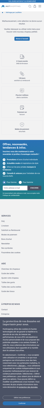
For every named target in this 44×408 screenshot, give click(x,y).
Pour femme (11, 182)
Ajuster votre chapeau (10, 278)
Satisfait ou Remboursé (10, 230)
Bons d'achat (6, 239)
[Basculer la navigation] (40, 6)
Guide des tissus (7, 291)
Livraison (5, 226)
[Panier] (34, 6)
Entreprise (5, 314)
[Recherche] (30, 6)
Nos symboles (7, 248)
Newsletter (5, 244)
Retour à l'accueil (22, 39)
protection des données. (28, 387)
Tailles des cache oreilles (11, 287)
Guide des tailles (7, 273)
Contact (4, 310)
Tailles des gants (8, 282)
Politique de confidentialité (11, 195)
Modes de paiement (9, 235)
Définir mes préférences (22, 397)
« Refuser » (21, 366)
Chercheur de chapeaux (10, 269)
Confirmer (22, 403)
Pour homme (28, 182)
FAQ (3, 221)
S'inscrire (34, 188)
